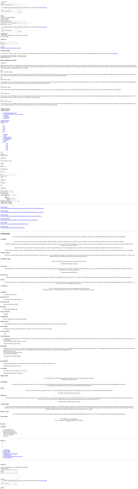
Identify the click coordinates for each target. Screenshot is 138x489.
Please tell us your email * (6, 5)
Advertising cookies (5, 93)
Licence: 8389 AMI (7, 457)
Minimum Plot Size (5, 201)
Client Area (6, 118)
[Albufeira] (12, 200)
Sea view (3, 171)
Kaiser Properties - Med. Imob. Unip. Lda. (13, 456)
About (4, 135)
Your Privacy (4, 63)
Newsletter (5, 115)
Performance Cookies (5, 79)
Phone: (2, 471)
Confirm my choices (5, 108)
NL (4, 130)
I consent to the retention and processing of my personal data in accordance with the (24, 7)
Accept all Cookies (22, 56)
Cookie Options (4, 56)
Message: (3, 479)
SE (4, 132)
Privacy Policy (43, 7)
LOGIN (2, 46)
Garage (2, 163)
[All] (12, 196)
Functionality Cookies (6, 87)
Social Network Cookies (6, 101)
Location (3, 200)
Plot (1, 185)
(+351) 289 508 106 (13, 114)
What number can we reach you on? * (9, 22)
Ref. (2, 174)
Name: (2, 3)
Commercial (3, 188)
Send (2, 15)
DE (4, 128)
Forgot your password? (6, 48)
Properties (5, 134)
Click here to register (16, 48)
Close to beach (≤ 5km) (6, 160)
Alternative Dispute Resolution (10, 453)
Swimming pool (4, 169)
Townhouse (3, 182)
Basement (3, 166)
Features (2, 154)
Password (3, 44)
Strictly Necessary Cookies (7, 72)
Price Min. (3, 191)
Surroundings (4, 195)
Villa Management (7, 138)
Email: (2, 473)
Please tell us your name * (6, 21)
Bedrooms (3, 193)
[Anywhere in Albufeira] (12, 199)
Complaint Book (7, 455)
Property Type (4, 176)
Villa (2, 177)
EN (4, 125)
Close (2, 203)
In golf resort (3, 158)
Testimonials (6, 139)
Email (2, 42)
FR (4, 129)
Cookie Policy (114, 53)
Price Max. (3, 192)
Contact (5, 141)
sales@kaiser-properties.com (9, 113)
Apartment (3, 180)
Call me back (6, 116)
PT (4, 127)
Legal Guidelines (7, 137)
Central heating (4, 155)
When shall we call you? (6, 24)
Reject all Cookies (13, 56)
